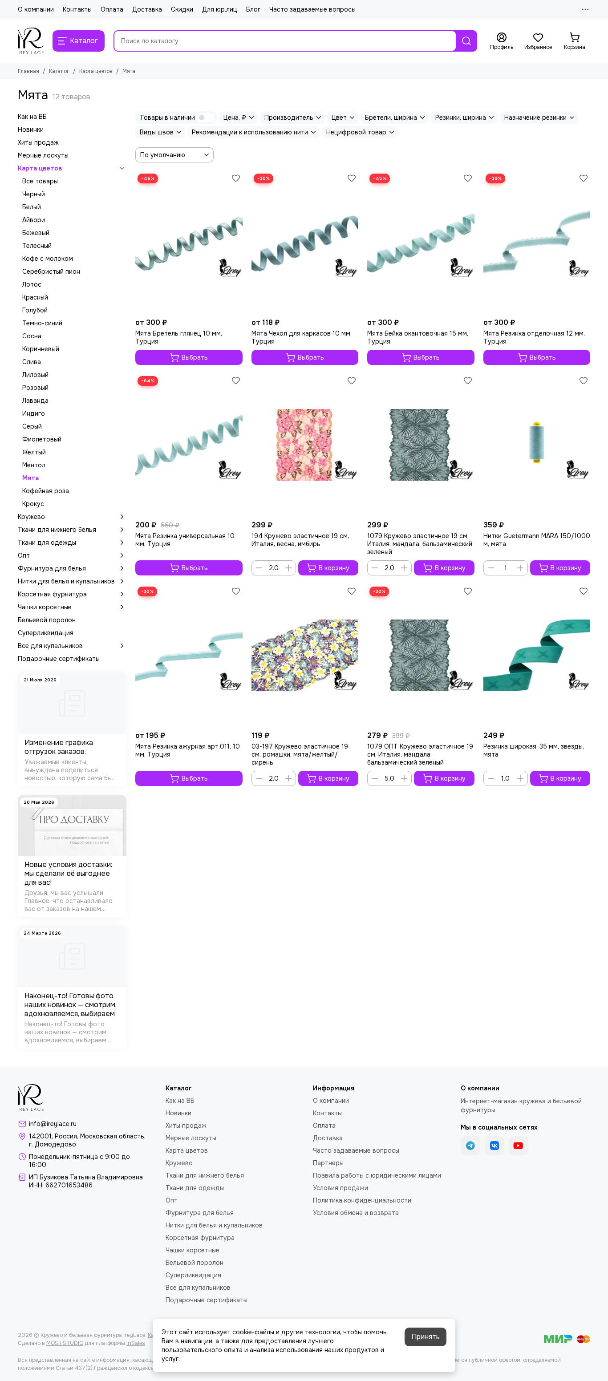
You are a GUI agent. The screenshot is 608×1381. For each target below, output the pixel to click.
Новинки (31, 130)
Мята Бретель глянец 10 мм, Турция (178, 337)
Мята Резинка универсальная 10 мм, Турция (185, 540)
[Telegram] (470, 1145)
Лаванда (35, 401)
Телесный (37, 246)
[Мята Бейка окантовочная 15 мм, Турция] (420, 242)
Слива (31, 362)
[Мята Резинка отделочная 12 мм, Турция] (537, 242)
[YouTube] (518, 1145)
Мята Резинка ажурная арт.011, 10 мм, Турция (187, 750)
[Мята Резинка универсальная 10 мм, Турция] (189, 445)
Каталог (59, 71)
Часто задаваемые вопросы (312, 9)
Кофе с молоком (47, 259)
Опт (24, 555)
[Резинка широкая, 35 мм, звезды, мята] (537, 655)
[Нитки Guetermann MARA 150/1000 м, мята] (537, 445)
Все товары (40, 181)
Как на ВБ (32, 117)
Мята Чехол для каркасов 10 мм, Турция (301, 337)
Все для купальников (50, 646)
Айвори (33, 220)
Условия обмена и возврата (356, 1213)
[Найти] (466, 41)
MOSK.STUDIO (64, 1343)
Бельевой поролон (47, 620)
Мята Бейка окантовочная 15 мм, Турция (417, 337)
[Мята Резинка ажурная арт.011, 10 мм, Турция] (189, 655)
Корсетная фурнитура (52, 594)
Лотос (31, 284)
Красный (35, 297)
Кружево (31, 517)
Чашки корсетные (45, 607)
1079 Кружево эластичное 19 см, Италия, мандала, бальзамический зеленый (419, 544)
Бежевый (35, 233)
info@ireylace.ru (53, 1124)
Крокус (33, 504)
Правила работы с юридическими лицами (377, 1175)
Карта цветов (96, 71)
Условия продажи (340, 1188)
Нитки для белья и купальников (66, 581)
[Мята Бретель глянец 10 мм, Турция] (189, 242)
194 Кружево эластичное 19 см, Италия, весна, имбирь (300, 540)
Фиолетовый (41, 439)
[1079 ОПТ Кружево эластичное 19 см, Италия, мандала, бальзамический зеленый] (420, 655)
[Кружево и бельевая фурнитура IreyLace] (31, 41)
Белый (31, 207)
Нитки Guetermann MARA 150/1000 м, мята (536, 540)
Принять (425, 1336)
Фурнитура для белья (52, 568)
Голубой (35, 310)
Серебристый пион (51, 271)
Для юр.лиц (219, 9)
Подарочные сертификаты (59, 659)
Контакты (77, 9)
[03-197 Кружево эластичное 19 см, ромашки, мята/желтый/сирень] (305, 655)
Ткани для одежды (47, 543)
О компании (36, 9)
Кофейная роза (45, 491)
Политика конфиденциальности (362, 1200)
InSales (135, 1343)
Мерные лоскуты (43, 155)
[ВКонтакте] (494, 1145)
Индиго (33, 413)
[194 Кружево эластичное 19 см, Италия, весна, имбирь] (305, 445)
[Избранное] (236, 178)
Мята (30, 478)
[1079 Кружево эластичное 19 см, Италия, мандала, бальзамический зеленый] (420, 445)
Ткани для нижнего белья (57, 530)
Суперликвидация (45, 633)
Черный (33, 194)
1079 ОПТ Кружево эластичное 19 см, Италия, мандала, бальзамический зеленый (420, 754)
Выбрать (195, 357)
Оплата (112, 9)
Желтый (34, 452)
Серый (32, 426)
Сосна (31, 336)
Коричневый (40, 349)
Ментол (33, 465)
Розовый (35, 388)
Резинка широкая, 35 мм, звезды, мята (533, 750)
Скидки (182, 9)
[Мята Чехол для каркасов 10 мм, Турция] (305, 242)
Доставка (147, 9)
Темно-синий (42, 323)
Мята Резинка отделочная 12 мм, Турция (534, 337)
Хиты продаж (38, 142)
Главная (28, 71)
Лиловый (35, 375)
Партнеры (328, 1163)
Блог (253, 9)
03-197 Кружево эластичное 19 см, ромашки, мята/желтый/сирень (299, 754)
